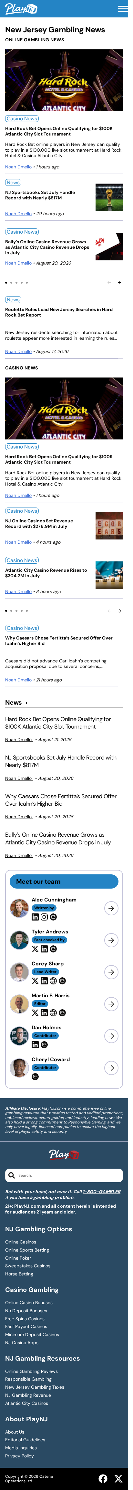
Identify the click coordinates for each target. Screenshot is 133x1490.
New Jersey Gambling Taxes (34, 1387)
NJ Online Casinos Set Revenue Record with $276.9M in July (39, 523)
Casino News (22, 118)
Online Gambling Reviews (31, 1371)
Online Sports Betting (27, 1250)
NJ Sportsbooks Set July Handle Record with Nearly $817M (40, 195)
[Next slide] (119, 282)
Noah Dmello (18, 167)
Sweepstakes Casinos (27, 1266)
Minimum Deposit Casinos (32, 1334)
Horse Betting (19, 1274)
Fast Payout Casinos (26, 1326)
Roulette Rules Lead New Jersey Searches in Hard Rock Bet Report (59, 312)
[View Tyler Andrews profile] (111, 940)
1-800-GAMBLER (101, 1191)
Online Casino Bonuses (29, 1302)
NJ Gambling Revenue (28, 1395)
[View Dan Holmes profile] (111, 1036)
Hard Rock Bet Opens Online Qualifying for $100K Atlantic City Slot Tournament (59, 131)
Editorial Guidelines (25, 1440)
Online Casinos (20, 1242)
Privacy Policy (19, 1456)
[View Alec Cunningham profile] (111, 908)
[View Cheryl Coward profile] (111, 1068)
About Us (14, 1432)
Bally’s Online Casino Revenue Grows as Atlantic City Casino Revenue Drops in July (47, 247)
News (13, 182)
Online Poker (18, 1258)
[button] (123, 9)
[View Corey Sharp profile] (111, 972)
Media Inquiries (21, 1448)
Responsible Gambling (28, 1379)
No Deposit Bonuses (26, 1311)
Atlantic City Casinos (26, 1403)
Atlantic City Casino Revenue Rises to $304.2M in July (46, 573)
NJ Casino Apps (21, 1342)
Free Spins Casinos (25, 1319)
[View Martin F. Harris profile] (111, 1004)
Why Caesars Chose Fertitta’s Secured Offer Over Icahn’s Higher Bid (59, 640)
